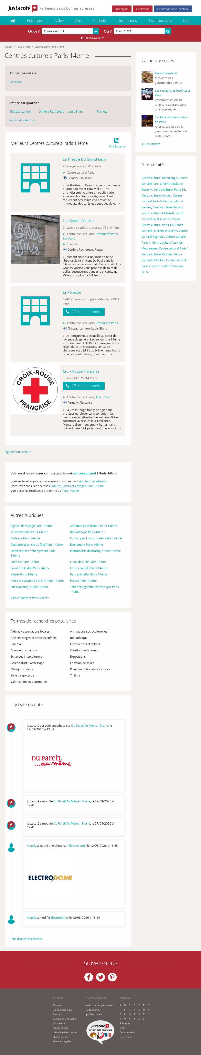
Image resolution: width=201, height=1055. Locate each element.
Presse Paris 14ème (83, 581)
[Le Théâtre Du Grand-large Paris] (35, 182)
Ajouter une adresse (92, 481)
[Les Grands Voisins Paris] (35, 249)
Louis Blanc (75, 111)
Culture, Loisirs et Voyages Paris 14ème (77, 486)
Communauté (160, 20)
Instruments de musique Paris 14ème (95, 551)
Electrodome (77, 845)
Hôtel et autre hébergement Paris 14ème (33, 553)
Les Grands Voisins (78, 220)
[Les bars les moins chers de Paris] (148, 126)
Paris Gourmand (166, 73)
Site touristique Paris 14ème (30, 587)
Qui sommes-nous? (63, 1009)
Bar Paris (69, 238)
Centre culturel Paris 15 (169, 189)
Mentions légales (62, 1041)
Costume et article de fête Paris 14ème (37, 544)
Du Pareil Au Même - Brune (89, 725)
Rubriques (35, 20)
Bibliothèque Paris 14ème (87, 532)
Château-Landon (20, 111)
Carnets (99, 20)
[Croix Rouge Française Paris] (35, 400)
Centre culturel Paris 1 (174, 248)
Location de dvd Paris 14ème (30, 568)
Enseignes (125, 1036)
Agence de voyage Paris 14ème (31, 526)
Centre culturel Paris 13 (157, 225)
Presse (56, 1014)
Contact (57, 1005)
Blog (186, 20)
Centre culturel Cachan (157, 254)
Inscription (121, 9)
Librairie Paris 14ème (25, 562)
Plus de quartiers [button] (24, 120)
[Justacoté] (13, 20)
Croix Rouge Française (81, 371)
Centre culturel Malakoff (158, 213)
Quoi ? (34, 31)
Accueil (8, 46)
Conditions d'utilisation (65, 1018)
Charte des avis (61, 1036)
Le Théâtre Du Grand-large (84, 159)
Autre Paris (103, 397)
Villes (59, 20)
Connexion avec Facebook (173, 9)
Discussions (127, 20)
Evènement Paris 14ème (86, 544)
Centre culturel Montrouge (159, 178)
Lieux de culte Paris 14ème (88, 562)
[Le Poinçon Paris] (35, 324)
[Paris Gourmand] (148, 78)
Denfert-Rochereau (51, 111)
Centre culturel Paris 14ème (49, 46)
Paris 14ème (23, 46)
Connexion (142, 9)
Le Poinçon (72, 292)
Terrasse (15, 82)
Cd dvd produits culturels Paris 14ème (96, 538)
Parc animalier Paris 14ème (88, 574)
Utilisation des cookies (65, 1032)
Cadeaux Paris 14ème (25, 538)
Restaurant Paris (107, 234)
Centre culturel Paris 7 (168, 207)
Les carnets (152, 144)
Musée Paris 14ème (24, 574)
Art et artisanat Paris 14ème (29, 532)
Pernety (102, 111)
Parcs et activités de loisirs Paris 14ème (37, 581)
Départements (127, 1032)
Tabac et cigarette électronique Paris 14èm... (94, 589)
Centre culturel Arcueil (156, 195)
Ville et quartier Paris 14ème (30, 598)
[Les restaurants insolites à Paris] (148, 100)
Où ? (108, 31)
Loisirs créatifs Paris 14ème (88, 568)
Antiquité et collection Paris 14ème (93, 526)
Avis (78, 20)
